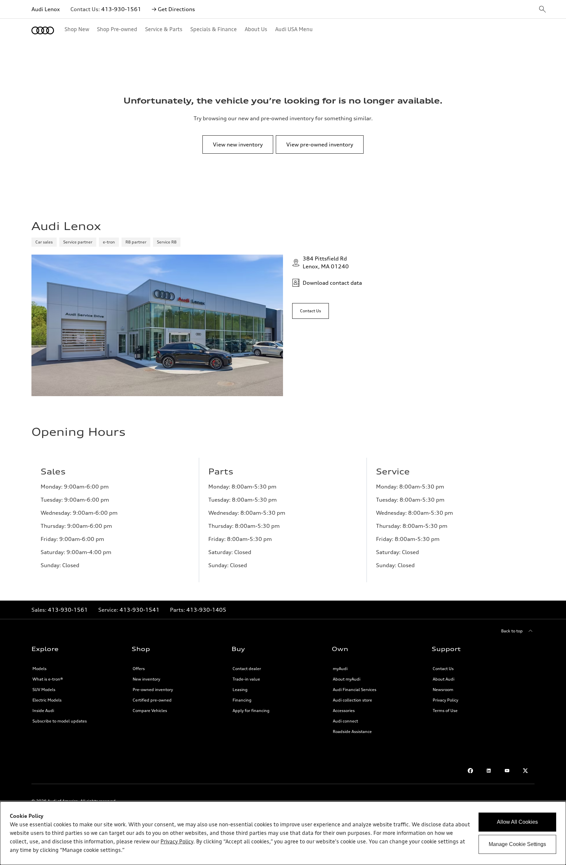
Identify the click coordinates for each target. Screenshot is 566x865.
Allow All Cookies (517, 822)
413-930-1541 (140, 609)
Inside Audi (43, 710)
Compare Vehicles (150, 710)
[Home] (42, 30)
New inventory (146, 679)
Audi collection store (352, 700)
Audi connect (345, 721)
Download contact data (332, 282)
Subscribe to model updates (59, 721)
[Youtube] (507, 770)
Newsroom (443, 689)
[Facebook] (470, 770)
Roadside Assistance (352, 731)
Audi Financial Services (354, 689)
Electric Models (47, 700)
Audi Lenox (45, 9)
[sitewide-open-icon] (542, 9)
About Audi (443, 679)
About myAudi (346, 679)
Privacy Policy (445, 700)
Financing (242, 700)
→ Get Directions (173, 9)
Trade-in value (246, 679)
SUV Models (43, 689)
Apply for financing (251, 710)
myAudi (340, 668)
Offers (139, 668)
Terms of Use (445, 710)
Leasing (240, 689)
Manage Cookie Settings (517, 844)
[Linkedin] (489, 770)
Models (39, 668)
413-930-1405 (206, 609)
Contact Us (443, 668)
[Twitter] (525, 770)
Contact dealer (247, 668)
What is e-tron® (47, 679)
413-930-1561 (121, 9)
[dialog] (283, 833)
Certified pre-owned (152, 700)
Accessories (344, 710)
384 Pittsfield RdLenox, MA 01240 (326, 262)
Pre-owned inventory (153, 689)
